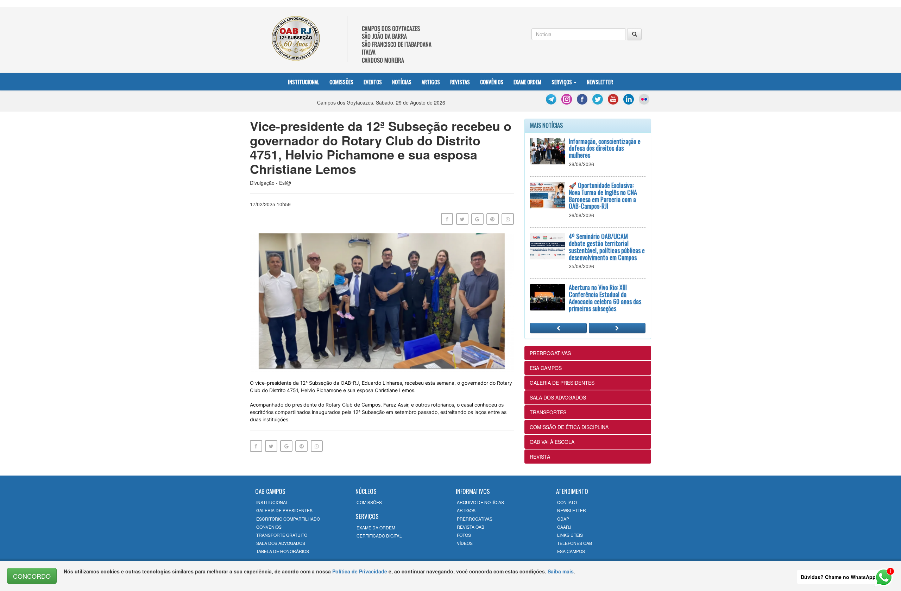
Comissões (341, 82)
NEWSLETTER (571, 510)
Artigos (431, 82)
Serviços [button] (562, 82)
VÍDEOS (465, 543)
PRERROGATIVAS (550, 353)
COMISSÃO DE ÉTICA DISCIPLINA (569, 426)
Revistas (460, 82)
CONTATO (567, 502)
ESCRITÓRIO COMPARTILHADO (288, 519)
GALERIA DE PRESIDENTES (562, 382)
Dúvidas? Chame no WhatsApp (838, 576)
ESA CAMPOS (546, 367)
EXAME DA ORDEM (376, 527)
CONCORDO (32, 575)
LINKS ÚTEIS (570, 535)
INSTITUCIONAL (272, 502)
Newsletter (600, 82)
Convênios (491, 82)
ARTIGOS (466, 510)
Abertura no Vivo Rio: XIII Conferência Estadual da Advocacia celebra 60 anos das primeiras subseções (605, 298)
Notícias (401, 82)
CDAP (563, 519)
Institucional (303, 82)
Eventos (373, 82)
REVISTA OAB (470, 527)
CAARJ (564, 527)
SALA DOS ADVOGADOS (558, 397)
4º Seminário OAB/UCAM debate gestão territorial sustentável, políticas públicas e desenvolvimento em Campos (607, 247)
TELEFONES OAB (574, 543)
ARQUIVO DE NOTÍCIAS (480, 502)
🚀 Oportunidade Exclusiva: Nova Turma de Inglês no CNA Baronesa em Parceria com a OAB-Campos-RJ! (603, 195)
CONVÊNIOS (269, 527)
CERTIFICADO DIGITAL (379, 536)
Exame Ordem (527, 82)
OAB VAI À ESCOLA (552, 441)
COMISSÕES (369, 502)
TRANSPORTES (548, 412)
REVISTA (540, 456)
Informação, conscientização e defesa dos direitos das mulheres (605, 148)
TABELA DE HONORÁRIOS (282, 551)
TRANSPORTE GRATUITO (281, 535)
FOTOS (464, 535)
